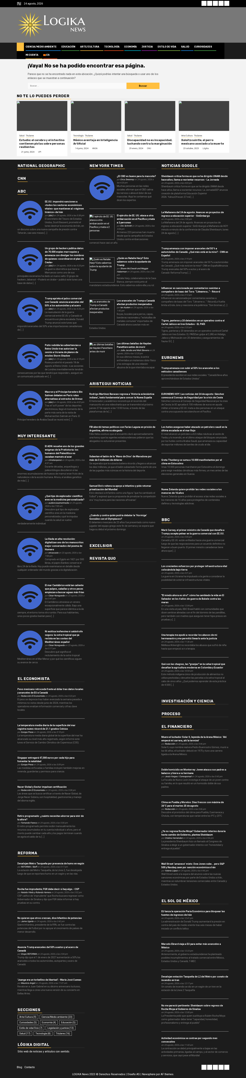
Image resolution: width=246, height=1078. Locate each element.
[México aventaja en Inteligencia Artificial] (96, 116)
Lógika (206, 148)
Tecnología (111, 46)
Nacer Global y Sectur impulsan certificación (42, 787)
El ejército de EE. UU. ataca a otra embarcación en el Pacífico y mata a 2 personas (136, 219)
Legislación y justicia (61, 1028)
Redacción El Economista (33, 696)
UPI (39, 152)
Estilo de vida (167, 46)
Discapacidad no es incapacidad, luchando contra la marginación (149, 142)
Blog (19, 1067)
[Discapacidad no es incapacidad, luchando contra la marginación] (150, 116)
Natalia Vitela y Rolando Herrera (36, 892)
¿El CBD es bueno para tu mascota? (136, 176)
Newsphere (148, 1074)
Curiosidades (203, 46)
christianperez (55, 460)
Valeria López (171, 870)
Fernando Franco (29, 823)
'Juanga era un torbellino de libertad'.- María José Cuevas (49, 979)
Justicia (147, 46)
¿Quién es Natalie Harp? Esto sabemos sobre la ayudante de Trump (134, 262)
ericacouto (53, 552)
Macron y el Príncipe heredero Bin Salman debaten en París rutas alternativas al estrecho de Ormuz (64, 395)
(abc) (50, 215)
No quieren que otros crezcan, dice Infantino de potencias (49, 918)
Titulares (30, 136)
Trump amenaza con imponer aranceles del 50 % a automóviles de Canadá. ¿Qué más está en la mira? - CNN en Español (194, 252)
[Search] (227, 51)
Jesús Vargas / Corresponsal (178, 776)
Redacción (170, 744)
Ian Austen (125, 307)
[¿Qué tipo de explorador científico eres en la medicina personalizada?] (30, 507)
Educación (68, 46)
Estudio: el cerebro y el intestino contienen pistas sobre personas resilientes (42, 144)
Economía (130, 46)
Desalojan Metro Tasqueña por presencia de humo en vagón (50, 863)
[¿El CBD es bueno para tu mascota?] (101, 187)
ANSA (94, 148)
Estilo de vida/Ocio (30, 1028)
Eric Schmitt (126, 226)
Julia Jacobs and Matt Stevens (134, 350)
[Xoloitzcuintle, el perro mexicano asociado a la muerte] (204, 116)
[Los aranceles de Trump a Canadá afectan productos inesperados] (101, 312)
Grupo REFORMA (29, 954)
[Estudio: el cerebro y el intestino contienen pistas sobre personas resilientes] (42, 116)
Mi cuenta (32, 55)
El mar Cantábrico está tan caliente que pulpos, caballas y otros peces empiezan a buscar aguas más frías (64, 589)
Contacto (29, 1067)
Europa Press (27, 732)
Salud (185, 46)
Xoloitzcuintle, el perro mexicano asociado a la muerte (202, 142)
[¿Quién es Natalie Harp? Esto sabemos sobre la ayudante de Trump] (101, 269)
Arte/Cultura (89, 46)
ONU (149, 148)
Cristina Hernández (174, 838)
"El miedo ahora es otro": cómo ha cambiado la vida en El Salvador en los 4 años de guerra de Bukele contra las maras (192, 599)
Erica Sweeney (127, 179)
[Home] (20, 46)
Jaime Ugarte (27, 921)
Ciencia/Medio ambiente (41, 46)
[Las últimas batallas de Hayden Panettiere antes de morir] (101, 355)
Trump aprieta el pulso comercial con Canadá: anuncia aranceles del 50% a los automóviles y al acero (64, 302)
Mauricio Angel (28, 983)
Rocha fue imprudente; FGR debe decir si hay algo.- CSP (48, 889)
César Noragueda (56, 595)
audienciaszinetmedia (58, 503)
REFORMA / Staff (29, 867)
